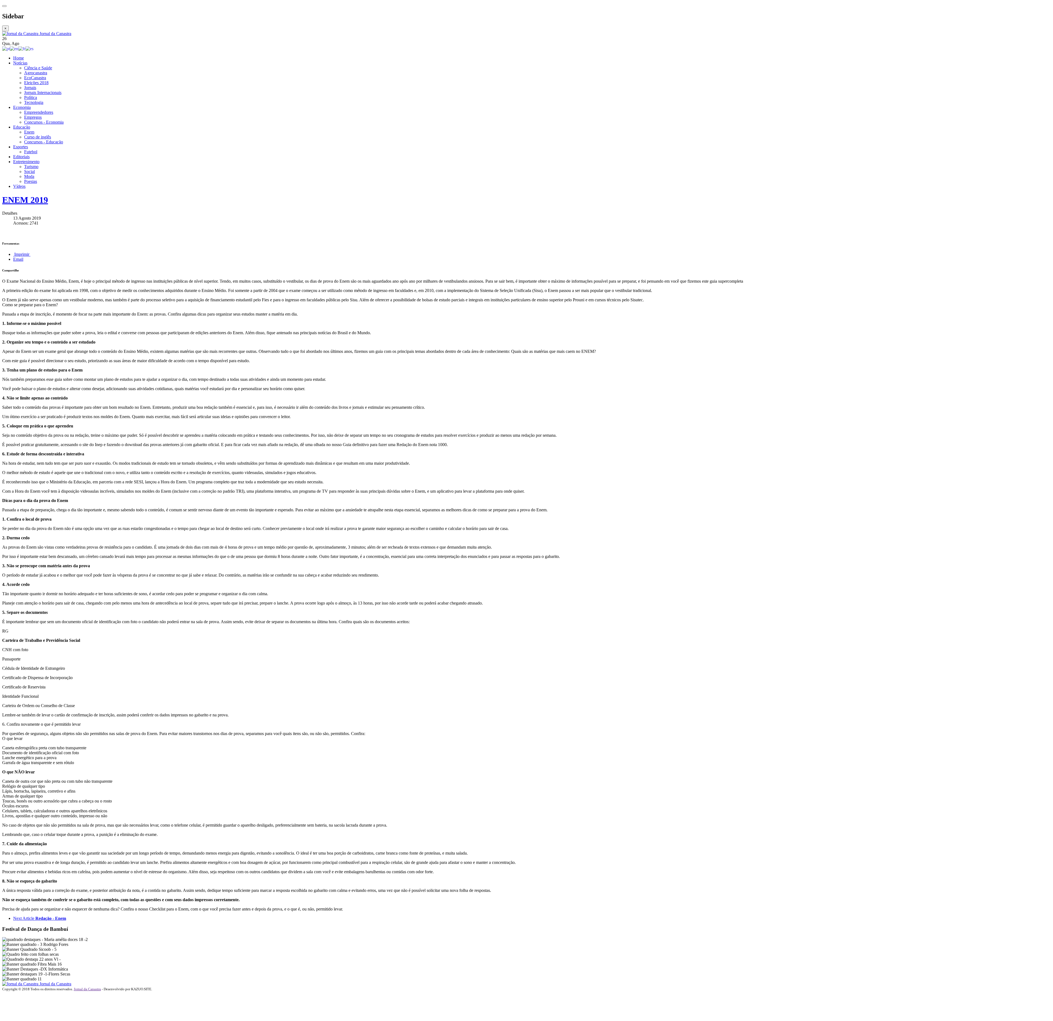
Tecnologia (33, 102)
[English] (14, 48)
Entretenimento (26, 161)
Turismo (31, 166)
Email (18, 259)
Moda (29, 176)
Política (30, 97)
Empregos (33, 117)
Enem (29, 132)
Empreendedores (38, 112)
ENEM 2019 (25, 200)
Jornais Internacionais (42, 92)
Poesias (30, 181)
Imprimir (21, 254)
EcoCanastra (35, 77)
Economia (22, 107)
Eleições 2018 (36, 82)
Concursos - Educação (43, 142)
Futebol (30, 151)
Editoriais (21, 156)
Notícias (20, 63)
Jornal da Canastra (87, 989)
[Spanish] (29, 48)
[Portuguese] (6, 48)
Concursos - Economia (44, 122)
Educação (21, 127)
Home (18, 58)
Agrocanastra (35, 72)
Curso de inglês (37, 137)
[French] (22, 48)
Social (29, 171)
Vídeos (19, 186)
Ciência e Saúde (38, 68)
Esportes (20, 146)
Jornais (30, 87)
